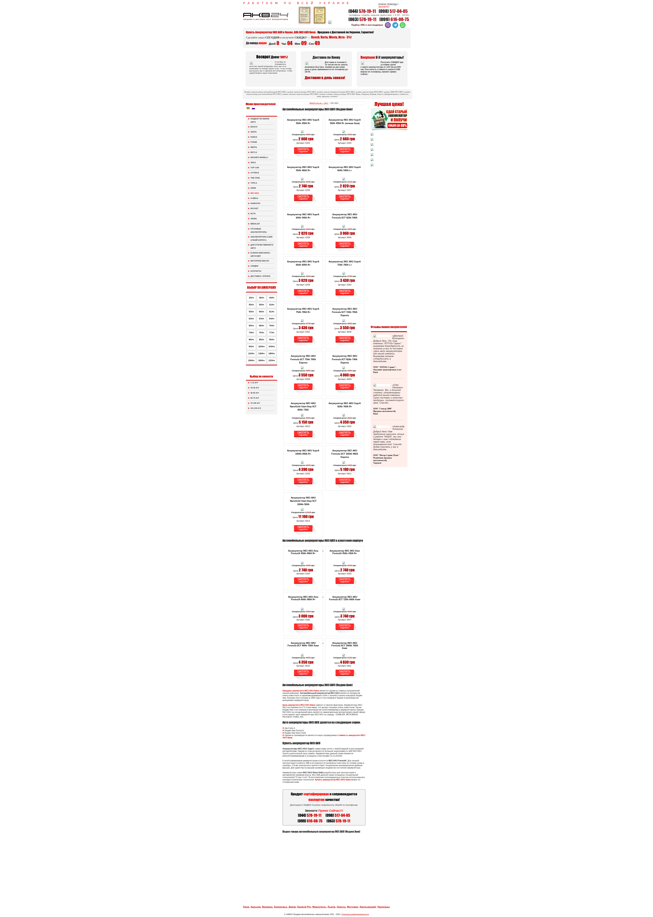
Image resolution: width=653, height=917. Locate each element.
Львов (331, 906)
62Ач (251, 318)
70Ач (271, 325)
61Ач (271, 311)
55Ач (251, 311)
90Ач (271, 339)
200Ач (261, 360)
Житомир (352, 906)
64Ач (271, 318)
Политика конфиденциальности (355, 914)
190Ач (251, 360)
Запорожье (280, 906)
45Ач (251, 305)
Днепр (292, 906)
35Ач (251, 298)
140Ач (261, 353)
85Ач (261, 339)
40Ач (261, 298)
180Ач (272, 353)
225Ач (272, 360)
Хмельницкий (367, 906)
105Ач (272, 346)
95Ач (251, 346)
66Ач (261, 325)
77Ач (271, 332)
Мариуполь (319, 906)
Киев (246, 906)
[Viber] (388, 27)
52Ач (271, 305)
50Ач (261, 305)
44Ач (271, 298)
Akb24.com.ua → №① (318, 103)
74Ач (251, 332)
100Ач (261, 346)
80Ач (251, 339)
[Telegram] (395, 27)
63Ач (261, 318)
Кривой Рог (304, 906)
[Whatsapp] (403, 27)
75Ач (261, 332)
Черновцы (383, 906)
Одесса (341, 906)
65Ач (251, 325)
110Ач (251, 353)
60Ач (261, 311)
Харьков (255, 906)
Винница (267, 906)
